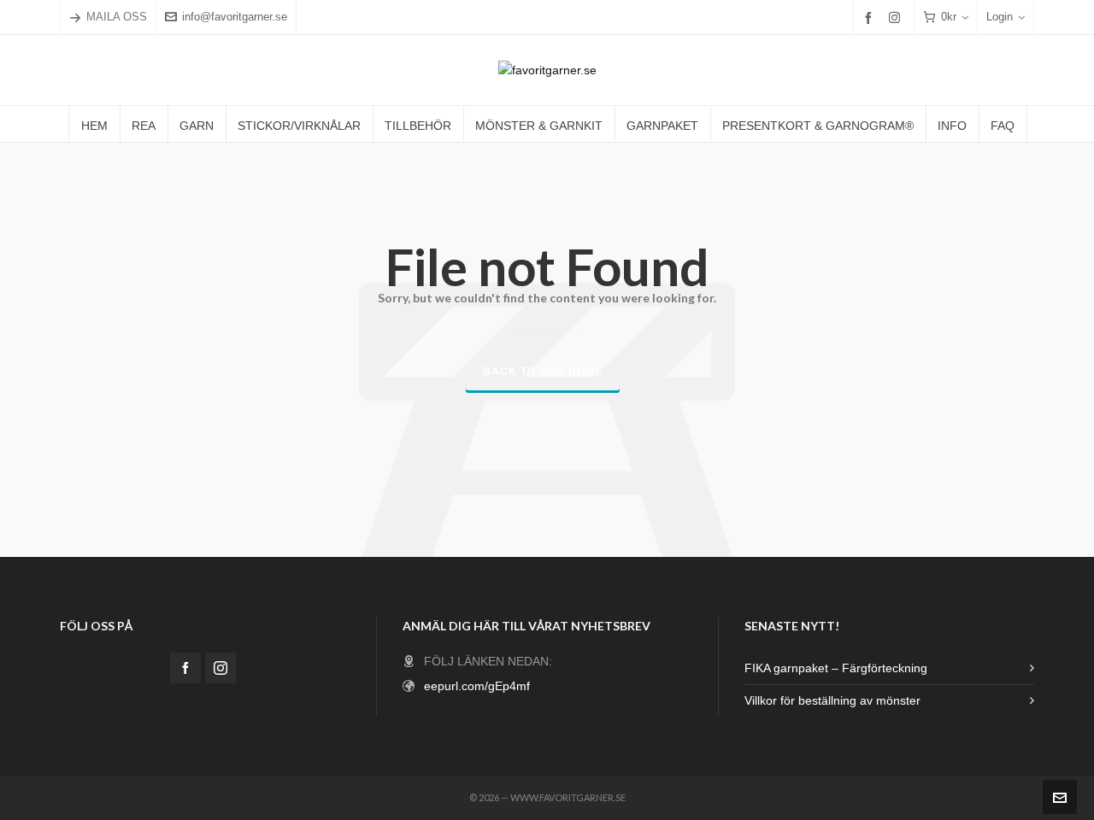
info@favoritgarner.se (234, 16)
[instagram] (897, 17)
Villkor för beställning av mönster (832, 700)
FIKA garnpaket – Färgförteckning (835, 668)
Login (999, 16)
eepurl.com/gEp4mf (477, 686)
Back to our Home (543, 372)
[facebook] (870, 17)
